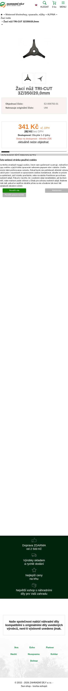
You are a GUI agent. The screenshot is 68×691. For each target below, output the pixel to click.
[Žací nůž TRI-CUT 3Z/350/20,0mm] (34, 51)
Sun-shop (26, 686)
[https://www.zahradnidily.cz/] (12, 5)
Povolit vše (14, 190)
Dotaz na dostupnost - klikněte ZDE (34, 138)
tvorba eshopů (40, 686)
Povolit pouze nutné (14, 195)
